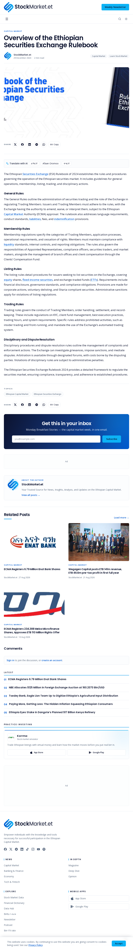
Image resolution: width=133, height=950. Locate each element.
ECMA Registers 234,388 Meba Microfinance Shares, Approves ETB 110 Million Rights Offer (32, 630)
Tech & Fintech (12, 881)
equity (8, 280)
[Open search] (120, 19)
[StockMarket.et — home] (28, 7)
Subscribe (111, 438)
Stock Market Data (14, 897)
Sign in (10, 660)
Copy (56, 144)
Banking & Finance (14, 870)
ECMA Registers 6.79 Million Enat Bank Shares (32, 569)
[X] (10, 849)
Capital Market (13, 31)
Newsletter (9, 919)
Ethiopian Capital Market (17, 394)
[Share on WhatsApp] (44, 144)
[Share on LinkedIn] (29, 144)
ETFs (94, 280)
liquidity (9, 244)
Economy (9, 876)
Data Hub (9, 908)
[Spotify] (43, 849)
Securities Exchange (35, 174)
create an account (52, 660)
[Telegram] (16, 849)
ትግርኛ (67, 163)
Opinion (72, 876)
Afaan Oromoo (51, 163)
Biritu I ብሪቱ (10, 913)
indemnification (64, 219)
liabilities (35, 219)
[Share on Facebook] (22, 144)
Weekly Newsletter (115, 7)
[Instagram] (32, 849)
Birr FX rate (10, 930)
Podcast (8, 925)
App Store (38, 752)
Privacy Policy (35, 945)
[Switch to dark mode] (126, 19)
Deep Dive (73, 870)
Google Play (98, 752)
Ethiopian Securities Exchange (47, 394)
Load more (121, 517)
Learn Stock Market (118, 56)
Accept (119, 943)
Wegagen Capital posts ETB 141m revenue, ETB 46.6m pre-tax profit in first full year (95, 571)
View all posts (31, 495)
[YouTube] (38, 849)
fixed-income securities (38, 280)
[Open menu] (7, 19)
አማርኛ (34, 163)
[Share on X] (15, 144)
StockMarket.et (22, 54)
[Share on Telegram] (37, 144)
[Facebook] (5, 849)
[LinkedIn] (21, 849)
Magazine (73, 865)
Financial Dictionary (14, 902)
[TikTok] (27, 849)
